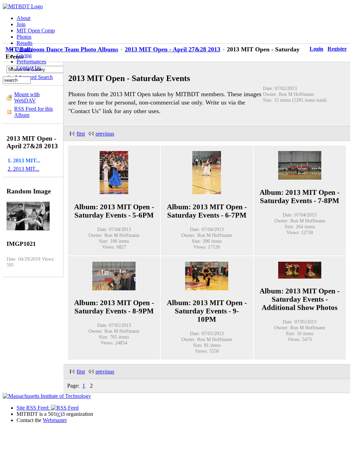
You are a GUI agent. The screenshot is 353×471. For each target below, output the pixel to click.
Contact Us (29, 68)
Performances (31, 61)
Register (337, 49)
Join (21, 24)
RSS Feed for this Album (33, 112)
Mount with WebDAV (27, 97)
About (23, 18)
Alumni (25, 49)
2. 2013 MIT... (23, 169)
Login (316, 49)
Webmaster (55, 420)
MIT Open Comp (36, 30)
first (81, 134)
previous (104, 134)
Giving (24, 55)
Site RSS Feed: (34, 408)
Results (24, 43)
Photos (24, 37)
